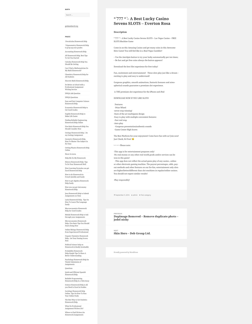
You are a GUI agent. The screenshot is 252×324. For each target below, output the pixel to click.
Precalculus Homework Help (76, 41)
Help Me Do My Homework (75, 158)
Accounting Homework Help (75, 52)
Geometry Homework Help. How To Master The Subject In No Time (76, 141)
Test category (146, 195)
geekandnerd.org (71, 26)
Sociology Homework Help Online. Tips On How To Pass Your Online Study (75, 293)
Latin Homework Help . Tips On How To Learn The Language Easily (77, 202)
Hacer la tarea (70, 154)
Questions (68, 268)
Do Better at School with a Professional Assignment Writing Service (75, 87)
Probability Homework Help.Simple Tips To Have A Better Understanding (75, 253)
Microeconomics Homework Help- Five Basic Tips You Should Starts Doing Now (77, 223)
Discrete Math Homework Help (77, 81)
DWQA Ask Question (72, 93)
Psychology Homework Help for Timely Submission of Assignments (77, 262)
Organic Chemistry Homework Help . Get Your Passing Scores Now (76, 238)
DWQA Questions (71, 97)
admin (135, 195)
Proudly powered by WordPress (126, 252)
